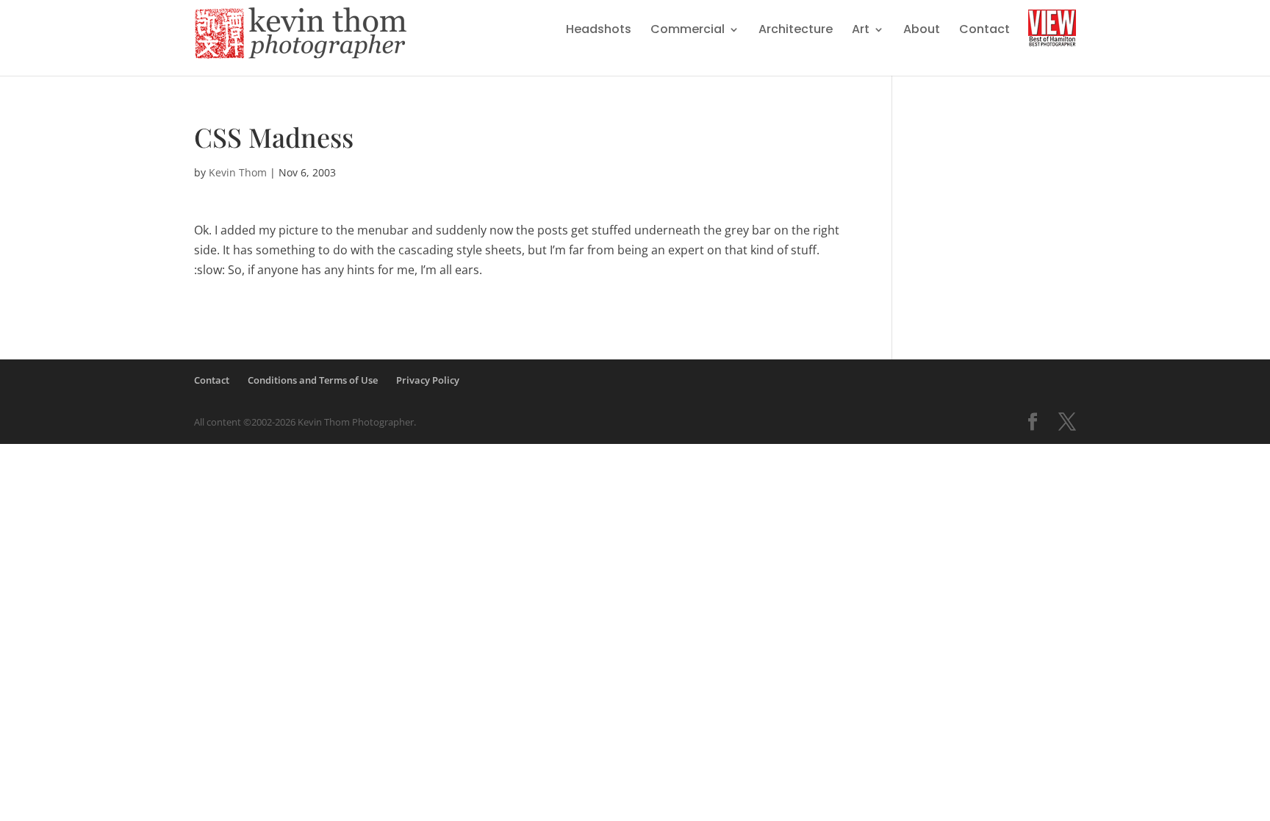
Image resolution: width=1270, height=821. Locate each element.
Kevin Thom (238, 172)
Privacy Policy (427, 380)
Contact (984, 30)
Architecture (795, 30)
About (921, 30)
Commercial (687, 30)
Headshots (598, 30)
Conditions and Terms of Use (313, 380)
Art (860, 30)
